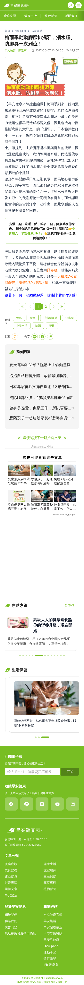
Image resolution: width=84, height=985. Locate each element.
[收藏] (15, 336)
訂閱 (70, 772)
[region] (42, 230)
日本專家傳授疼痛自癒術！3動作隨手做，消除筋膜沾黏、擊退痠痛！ (41, 387)
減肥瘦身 (50, 870)
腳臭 (32, 317)
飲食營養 (11, 870)
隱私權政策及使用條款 (20, 933)
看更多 (69, 605)
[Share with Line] (34, 336)
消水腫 (69, 317)
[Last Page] (61, 306)
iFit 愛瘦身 (51, 965)
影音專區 (11, 883)
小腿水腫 (21, 325)
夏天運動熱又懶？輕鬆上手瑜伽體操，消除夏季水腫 (41, 365)
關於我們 (11, 915)
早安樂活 (11, 895)
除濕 (38, 325)
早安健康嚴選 (53, 927)
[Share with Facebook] (42, 336)
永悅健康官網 (53, 915)
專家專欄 (50, 883)
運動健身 (20, 30)
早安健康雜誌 (53, 933)
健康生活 (50, 864)
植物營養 (50, 889)
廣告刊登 (11, 927)
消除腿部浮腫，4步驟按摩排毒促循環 (41, 397)
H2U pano (51, 946)
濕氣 (19, 317)
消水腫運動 (50, 317)
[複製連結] (50, 336)
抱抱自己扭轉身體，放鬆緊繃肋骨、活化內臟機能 (41, 376)
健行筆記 (50, 958)
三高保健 (50, 876)
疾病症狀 (11, 864)
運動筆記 (50, 952)
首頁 (7, 30)
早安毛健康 (51, 940)
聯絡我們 (11, 921)
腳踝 (52, 325)
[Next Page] (53, 306)
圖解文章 (11, 889)
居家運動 (36, 30)
